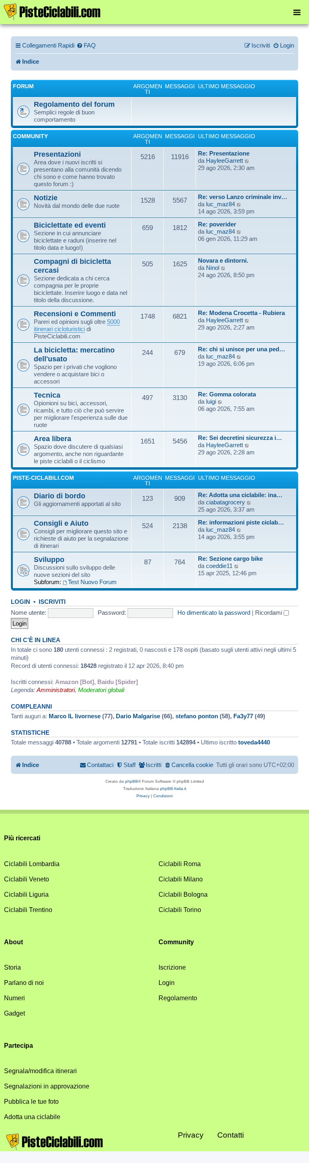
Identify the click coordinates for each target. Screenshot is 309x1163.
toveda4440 (254, 742)
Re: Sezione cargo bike (230, 558)
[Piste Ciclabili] (52, 11)
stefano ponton (196, 716)
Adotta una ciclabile (32, 1116)
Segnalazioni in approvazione (46, 1086)
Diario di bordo (59, 495)
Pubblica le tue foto (31, 1101)
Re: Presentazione (223, 153)
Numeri (14, 998)
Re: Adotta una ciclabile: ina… (240, 494)
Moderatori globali (101, 689)
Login (20, 602)
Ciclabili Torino (180, 909)
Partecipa (18, 1045)
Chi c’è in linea (35, 640)
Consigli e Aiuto (61, 523)
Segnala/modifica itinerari (40, 1071)
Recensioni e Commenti (75, 313)
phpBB (131, 781)
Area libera (52, 438)
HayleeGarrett (224, 160)
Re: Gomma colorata (227, 394)
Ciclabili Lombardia (32, 863)
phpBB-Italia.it (173, 788)
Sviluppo (49, 559)
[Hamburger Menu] (297, 12)
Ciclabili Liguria (26, 894)
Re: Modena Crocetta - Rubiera (241, 312)
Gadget (14, 1013)
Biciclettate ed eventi (70, 225)
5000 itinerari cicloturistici (77, 325)
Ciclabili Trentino (28, 909)
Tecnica (47, 395)
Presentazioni (57, 154)
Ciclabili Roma (180, 863)
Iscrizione (172, 967)
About (13, 942)
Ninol (212, 267)
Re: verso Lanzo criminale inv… (242, 196)
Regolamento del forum (74, 104)
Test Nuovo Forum (92, 581)
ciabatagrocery (225, 502)
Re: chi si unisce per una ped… (241, 349)
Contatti (230, 1135)
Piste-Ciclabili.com (43, 478)
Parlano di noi (24, 982)
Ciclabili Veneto (26, 879)
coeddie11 (219, 565)
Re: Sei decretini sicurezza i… (240, 437)
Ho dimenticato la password (213, 612)
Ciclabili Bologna (183, 894)
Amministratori (56, 689)
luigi (211, 401)
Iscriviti (52, 602)
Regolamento (178, 998)
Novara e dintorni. (223, 260)
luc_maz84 (220, 204)
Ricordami (269, 612)
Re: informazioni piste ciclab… (241, 522)
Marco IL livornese (75, 716)
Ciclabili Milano (181, 879)
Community (30, 136)
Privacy (191, 1135)
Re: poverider (217, 224)
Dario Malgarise (138, 716)
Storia (12, 967)
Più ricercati (22, 838)
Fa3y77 (243, 716)
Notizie (46, 197)
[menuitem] (86, 45)
